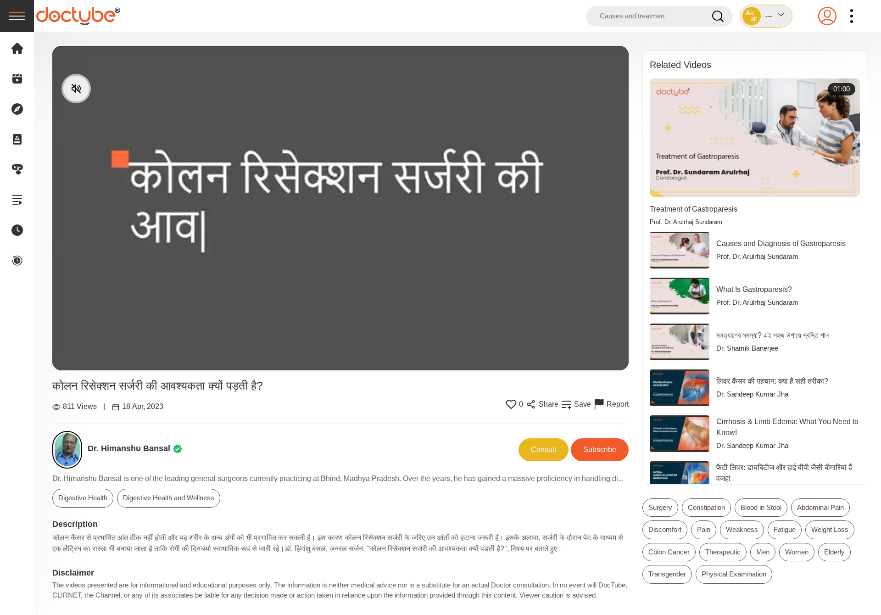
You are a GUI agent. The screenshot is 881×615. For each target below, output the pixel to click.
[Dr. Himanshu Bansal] (70, 450)
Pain (703, 529)
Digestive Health (82, 498)
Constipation (706, 507)
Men (762, 552)
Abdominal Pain (820, 507)
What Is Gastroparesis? (754, 289)
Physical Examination (734, 574)
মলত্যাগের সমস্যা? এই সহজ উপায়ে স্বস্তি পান (772, 335)
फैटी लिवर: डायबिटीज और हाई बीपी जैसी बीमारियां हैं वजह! (784, 473)
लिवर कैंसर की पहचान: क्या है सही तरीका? (772, 381)
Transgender (667, 574)
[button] (766, 16)
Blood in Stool (761, 507)
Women (797, 552)
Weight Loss (829, 529)
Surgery (660, 507)
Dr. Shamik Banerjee (747, 348)
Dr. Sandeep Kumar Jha (752, 394)
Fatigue (785, 529)
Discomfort (664, 529)
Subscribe (599, 449)
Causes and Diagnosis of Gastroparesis (781, 243)
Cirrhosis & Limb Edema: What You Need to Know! (787, 427)
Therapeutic (723, 552)
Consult (543, 449)
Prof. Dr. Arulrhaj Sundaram (686, 222)
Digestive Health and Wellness (168, 498)
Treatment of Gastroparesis (693, 209)
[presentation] (17, 16)
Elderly (834, 552)
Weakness (742, 529)
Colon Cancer (669, 552)
